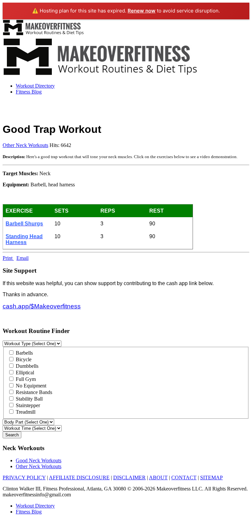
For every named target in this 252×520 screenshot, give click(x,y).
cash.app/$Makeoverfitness (42, 306)
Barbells (23, 353)
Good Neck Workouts (38, 460)
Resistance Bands (33, 392)
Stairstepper (27, 405)
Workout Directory (35, 86)
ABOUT (158, 477)
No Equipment (30, 385)
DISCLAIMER (129, 477)
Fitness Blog (29, 91)
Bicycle (23, 359)
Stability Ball (28, 399)
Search (12, 434)
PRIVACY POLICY (24, 477)
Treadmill (24, 412)
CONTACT (184, 477)
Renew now (142, 11)
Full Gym (25, 379)
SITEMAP (211, 477)
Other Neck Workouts (25, 145)
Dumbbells (26, 366)
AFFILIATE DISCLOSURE (79, 477)
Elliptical (24, 372)
